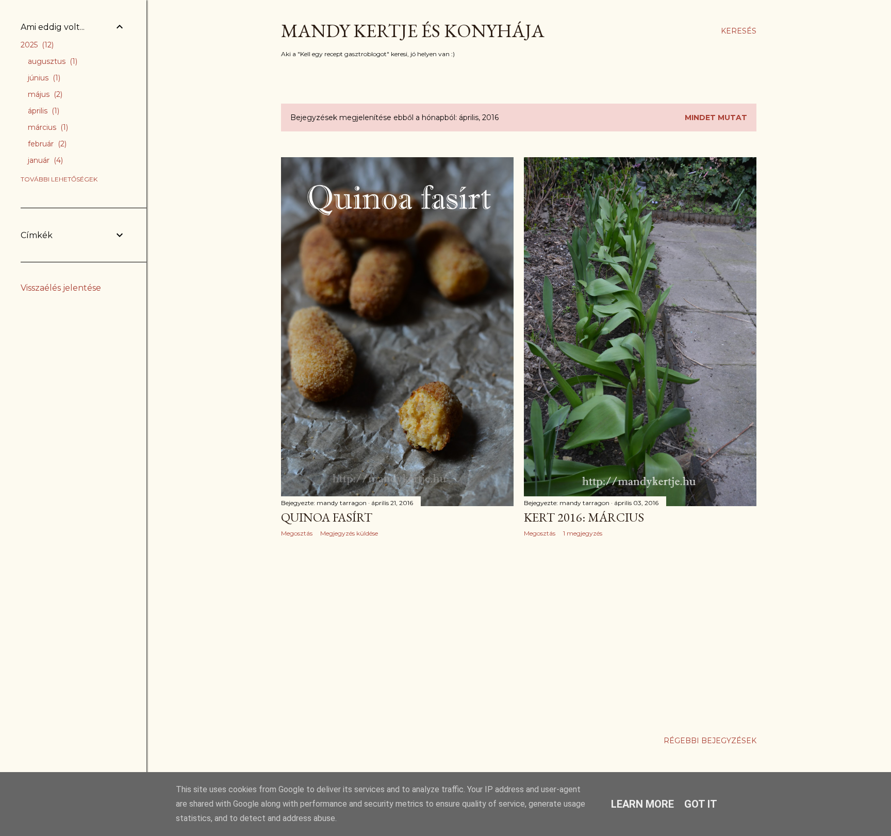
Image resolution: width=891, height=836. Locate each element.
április (42, 110)
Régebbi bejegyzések (710, 740)
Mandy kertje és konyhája (412, 31)
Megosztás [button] (296, 533)
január (44, 160)
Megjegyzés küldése (349, 533)
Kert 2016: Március (584, 517)
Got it (700, 804)
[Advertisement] (397, 635)
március (47, 127)
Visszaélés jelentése (61, 288)
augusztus (51, 61)
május (44, 94)
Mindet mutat (716, 117)
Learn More (642, 804)
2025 (36, 44)
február (46, 143)
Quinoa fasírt (326, 517)
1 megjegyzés (582, 533)
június (43, 77)
